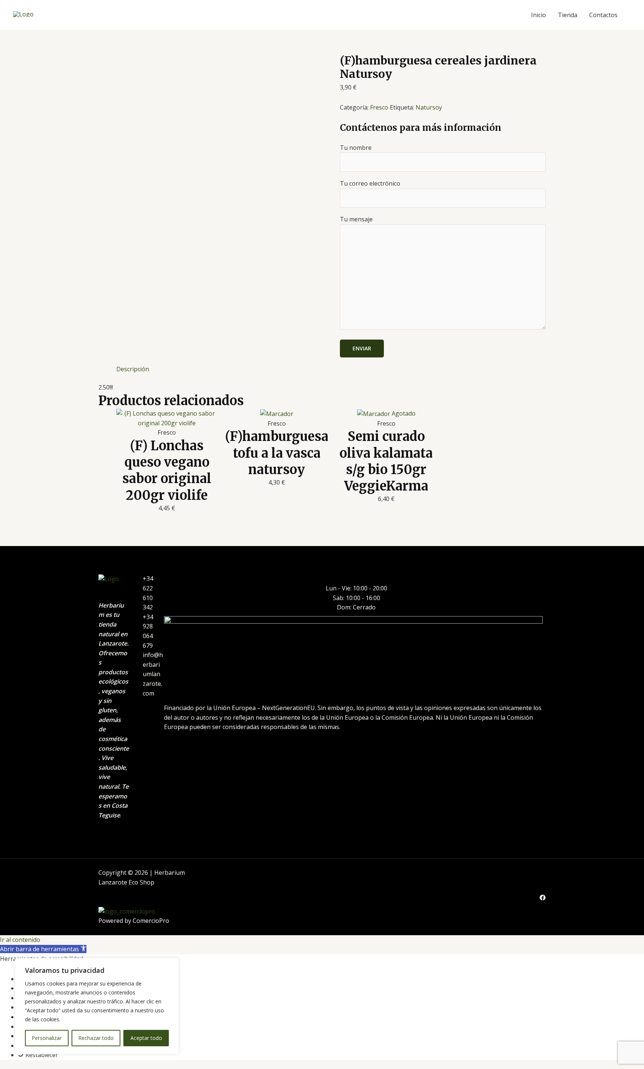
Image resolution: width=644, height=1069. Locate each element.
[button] (43, 949)
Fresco (379, 107)
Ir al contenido (20, 940)
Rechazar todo (96, 1037)
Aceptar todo (146, 1037)
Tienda (567, 15)
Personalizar (46, 1037)
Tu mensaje (356, 219)
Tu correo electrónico (370, 183)
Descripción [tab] (132, 369)
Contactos (603, 15)
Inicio (538, 15)
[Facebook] (543, 898)
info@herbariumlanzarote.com (153, 674)
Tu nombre (356, 148)
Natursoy (429, 107)
